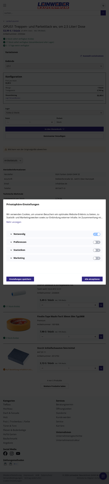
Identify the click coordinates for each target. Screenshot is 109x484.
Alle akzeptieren (92, 279)
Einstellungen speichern (20, 279)
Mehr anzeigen (13, 222)
